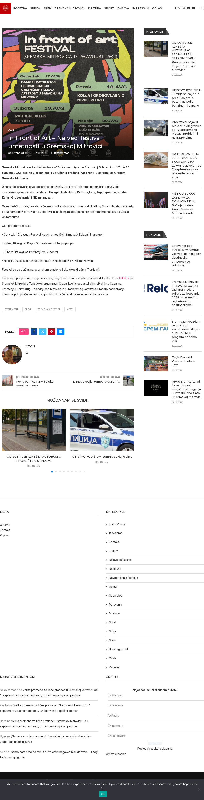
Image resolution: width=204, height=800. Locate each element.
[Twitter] (179, 8)
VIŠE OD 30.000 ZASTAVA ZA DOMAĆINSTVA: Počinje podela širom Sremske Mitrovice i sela (183, 203)
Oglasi (157, 8)
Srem (47, 8)
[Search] (202, 8)
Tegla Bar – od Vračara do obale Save (183, 361)
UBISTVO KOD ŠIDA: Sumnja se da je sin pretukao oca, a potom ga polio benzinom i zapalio (186, 97)
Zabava (123, 8)
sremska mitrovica (49, 309)
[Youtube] (188, 8)
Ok (103, 794)
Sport (109, 8)
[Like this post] (25, 331)
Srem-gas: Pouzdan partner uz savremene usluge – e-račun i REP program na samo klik (186, 331)
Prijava (4, 535)
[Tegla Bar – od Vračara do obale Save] (156, 363)
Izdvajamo (116, 533)
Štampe (116, 695)
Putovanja (115, 604)
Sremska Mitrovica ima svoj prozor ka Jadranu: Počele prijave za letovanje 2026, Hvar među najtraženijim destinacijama (186, 293)
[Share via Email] (60, 331)
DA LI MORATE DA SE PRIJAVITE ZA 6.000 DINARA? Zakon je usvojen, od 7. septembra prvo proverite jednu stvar (186, 165)
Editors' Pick (117, 524)
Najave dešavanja (120, 560)
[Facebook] (175, 8)
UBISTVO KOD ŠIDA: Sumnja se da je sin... (102, 456)
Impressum (140, 8)
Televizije (117, 705)
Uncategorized (118, 649)
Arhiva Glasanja (116, 754)
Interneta (117, 726)
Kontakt (5, 530)
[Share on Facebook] (34, 331)
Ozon (24, 153)
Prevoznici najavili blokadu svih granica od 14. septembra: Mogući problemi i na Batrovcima (186, 129)
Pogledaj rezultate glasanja (155, 748)
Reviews (114, 613)
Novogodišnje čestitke (123, 578)
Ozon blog (115, 595)
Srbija (35, 8)
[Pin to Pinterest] (51, 331)
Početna (20, 8)
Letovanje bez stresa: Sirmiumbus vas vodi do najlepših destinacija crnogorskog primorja (187, 255)
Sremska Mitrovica (70, 8)
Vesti (70, 309)
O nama (5, 525)
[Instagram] (184, 8)
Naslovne (115, 569)
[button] (7, 440)
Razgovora (118, 736)
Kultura (94, 8)
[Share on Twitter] (42, 331)
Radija (115, 715)
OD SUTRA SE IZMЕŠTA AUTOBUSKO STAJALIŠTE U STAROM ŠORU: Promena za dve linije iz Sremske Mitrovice (183, 56)
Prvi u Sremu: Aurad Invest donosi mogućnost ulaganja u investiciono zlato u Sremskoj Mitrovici (186, 389)
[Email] (193, 8)
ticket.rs (124, 278)
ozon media (11, 309)
